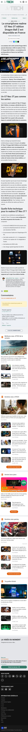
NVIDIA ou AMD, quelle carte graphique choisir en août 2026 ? (19, 618)
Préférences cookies (6, 716)
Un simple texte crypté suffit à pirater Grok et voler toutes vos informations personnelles (19, 433)
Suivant (24, 18)
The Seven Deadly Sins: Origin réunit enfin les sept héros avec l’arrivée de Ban (13, 539)
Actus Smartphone (21, 14)
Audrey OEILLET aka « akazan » (12, 278)
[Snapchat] (2, 680)
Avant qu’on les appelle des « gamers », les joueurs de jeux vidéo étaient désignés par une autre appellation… (19, 549)
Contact (3, 698)
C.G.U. (2, 704)
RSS (2, 720)
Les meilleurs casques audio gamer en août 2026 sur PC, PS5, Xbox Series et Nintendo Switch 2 (19, 626)
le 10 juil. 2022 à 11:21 (6, 311)
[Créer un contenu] (26, 15)
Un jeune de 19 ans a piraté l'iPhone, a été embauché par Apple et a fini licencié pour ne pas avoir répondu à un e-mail (19, 451)
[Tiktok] (20, 676)
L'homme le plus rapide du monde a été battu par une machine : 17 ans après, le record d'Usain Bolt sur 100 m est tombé (19, 425)
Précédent (4, 18)
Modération (4, 708)
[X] (6, 676)
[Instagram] (9, 676)
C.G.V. (2, 706)
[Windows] (9, 689)
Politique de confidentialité (7, 710)
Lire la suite (3, 664)
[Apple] (6, 689)
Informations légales (6, 702)
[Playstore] (2, 689)
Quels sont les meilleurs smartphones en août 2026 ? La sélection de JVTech (13, 601)
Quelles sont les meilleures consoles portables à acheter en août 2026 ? (19, 609)
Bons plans (14, 511)
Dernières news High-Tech (14, 467)
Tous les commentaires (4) (7, 298)
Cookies (3, 712)
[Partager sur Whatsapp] (16, 42)
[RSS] (17, 676)
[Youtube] (13, 676)
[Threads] (24, 676)
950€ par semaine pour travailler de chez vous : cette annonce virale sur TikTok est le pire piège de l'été (13, 417)
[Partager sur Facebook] (14, 42)
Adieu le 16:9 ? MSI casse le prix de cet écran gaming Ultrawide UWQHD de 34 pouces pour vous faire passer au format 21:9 (13, 495)
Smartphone (14, 14)
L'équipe (3, 700)
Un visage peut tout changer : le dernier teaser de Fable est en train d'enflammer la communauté (19, 566)
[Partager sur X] (18, 42)
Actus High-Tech (8, 14)
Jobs (2, 722)
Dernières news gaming (14, 573)
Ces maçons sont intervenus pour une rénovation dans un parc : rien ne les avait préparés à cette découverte (19, 459)
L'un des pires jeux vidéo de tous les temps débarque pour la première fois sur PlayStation (19, 557)
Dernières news (14, 18)
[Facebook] (2, 676)
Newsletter (3, 718)
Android (5, 291)
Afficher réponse (6, 325)
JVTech (2, 14)
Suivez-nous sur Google (15, 38)
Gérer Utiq (3, 714)
